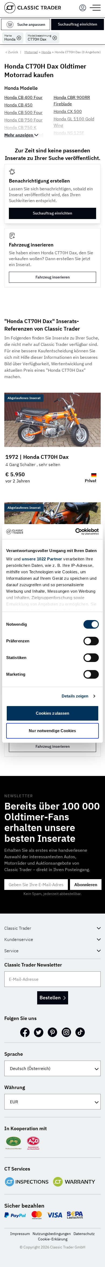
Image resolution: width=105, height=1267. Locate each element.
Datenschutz (84, 1233)
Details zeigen (75, 696)
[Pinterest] (52, 1032)
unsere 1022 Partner (42, 559)
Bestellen (50, 997)
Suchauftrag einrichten (77, 24)
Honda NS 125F (69, 132)
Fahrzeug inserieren (53, 277)
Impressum (20, 1233)
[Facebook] (25, 1032)
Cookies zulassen (52, 713)
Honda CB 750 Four (23, 120)
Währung (14, 1087)
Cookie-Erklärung (52, 1239)
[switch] (91, 641)
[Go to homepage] (32, 7)
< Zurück (11, 52)
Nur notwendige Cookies (52, 730)
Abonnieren (85, 884)
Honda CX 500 (68, 111)
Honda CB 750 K (20, 127)
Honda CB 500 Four (23, 112)
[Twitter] (38, 1032)
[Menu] (83, 8)
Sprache (13, 1054)
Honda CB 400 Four (23, 97)
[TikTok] (80, 1032)
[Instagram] (66, 1032)
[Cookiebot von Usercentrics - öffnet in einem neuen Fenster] (75, 531)
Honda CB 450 (18, 105)
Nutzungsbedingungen (52, 1233)
